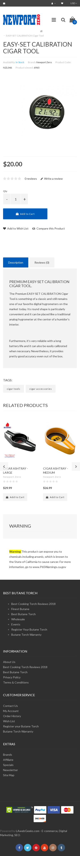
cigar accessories (40, 388)
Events (15, 624)
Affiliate (8, 759)
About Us (9, 662)
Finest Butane (20, 609)
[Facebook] (19, 847)
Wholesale (18, 619)
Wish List (9, 721)
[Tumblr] (61, 847)
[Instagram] (53, 847)
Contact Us (10, 705)
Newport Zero (44, 62)
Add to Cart (27, 213)
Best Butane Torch (23, 614)
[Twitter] (27, 847)
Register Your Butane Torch (29, 629)
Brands (7, 754)
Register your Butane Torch (21, 726)
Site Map (8, 775)
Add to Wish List (18, 228)
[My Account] (54, 3)
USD (72, 3)
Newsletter (10, 770)
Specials (8, 765)
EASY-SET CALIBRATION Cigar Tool (25, 35)
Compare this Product (50, 228)
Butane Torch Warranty (26, 634)
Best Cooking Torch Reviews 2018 (33, 604)
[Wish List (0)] (62, 3)
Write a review (53, 178)
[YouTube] (44, 847)
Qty (5, 191)
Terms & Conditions (16, 682)
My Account (11, 711)
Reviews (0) (41, 262)
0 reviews (31, 178)
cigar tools (13, 388)
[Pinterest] (36, 847)
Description (15, 262)
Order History (12, 716)
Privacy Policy (12, 677)
